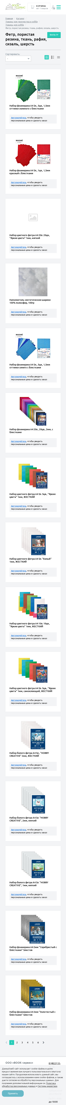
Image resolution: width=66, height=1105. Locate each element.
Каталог (20, 18)
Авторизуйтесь (18, 117)
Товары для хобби (14, 25)
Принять (13, 1093)
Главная (9, 18)
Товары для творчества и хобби (21, 22)
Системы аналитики (47, 1086)
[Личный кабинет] (53, 8)
